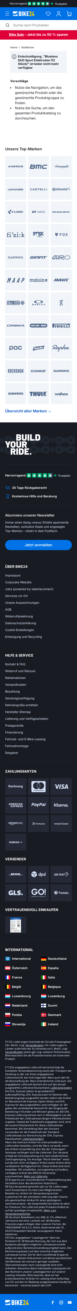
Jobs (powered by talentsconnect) (29, 589)
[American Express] (15, 805)
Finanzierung (14, 732)
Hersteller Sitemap (18, 712)
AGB (8, 609)
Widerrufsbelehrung (19, 616)
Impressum (13, 575)
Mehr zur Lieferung (35, 1176)
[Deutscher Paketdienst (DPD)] (38, 874)
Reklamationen (15, 678)
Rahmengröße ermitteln (21, 705)
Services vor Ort (16, 596)
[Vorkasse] (38, 823)
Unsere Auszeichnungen (22, 602)
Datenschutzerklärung (20, 623)
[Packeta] (61, 892)
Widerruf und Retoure (20, 671)
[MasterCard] (38, 786)
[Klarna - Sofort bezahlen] (61, 805)
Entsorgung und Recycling (23, 636)
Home (14, 47)
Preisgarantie (14, 725)
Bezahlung (12, 691)
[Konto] (58, 13)
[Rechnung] (15, 786)
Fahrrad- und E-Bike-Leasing (25, 739)
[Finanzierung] (61, 823)
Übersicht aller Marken (26, 411)
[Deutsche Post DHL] (15, 874)
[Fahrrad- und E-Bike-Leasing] (15, 842)
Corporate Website (18, 582)
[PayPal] (38, 805)
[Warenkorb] (69, 13)
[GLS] (15, 892)
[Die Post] (61, 874)
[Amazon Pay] (15, 823)
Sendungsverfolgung (19, 698)
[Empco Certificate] (15, 925)
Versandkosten (15, 684)
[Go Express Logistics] (38, 892)
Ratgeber (11, 752)
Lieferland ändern (61, 1087)
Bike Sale (16, 34)
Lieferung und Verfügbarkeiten (26, 718)
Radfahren (27, 47)
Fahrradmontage (16, 746)
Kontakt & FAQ (15, 664)
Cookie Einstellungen (19, 630)
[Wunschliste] (48, 13)
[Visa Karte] (61, 786)
